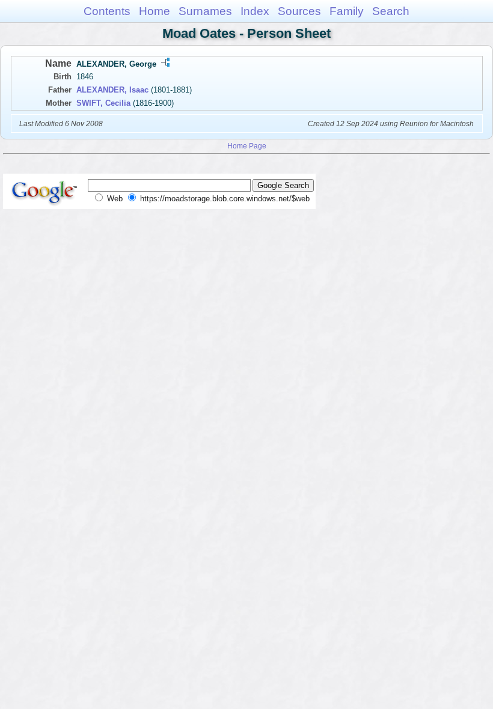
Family (346, 11)
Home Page (246, 146)
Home (154, 11)
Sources (299, 11)
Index (254, 11)
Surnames (205, 11)
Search (390, 11)
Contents (107, 11)
